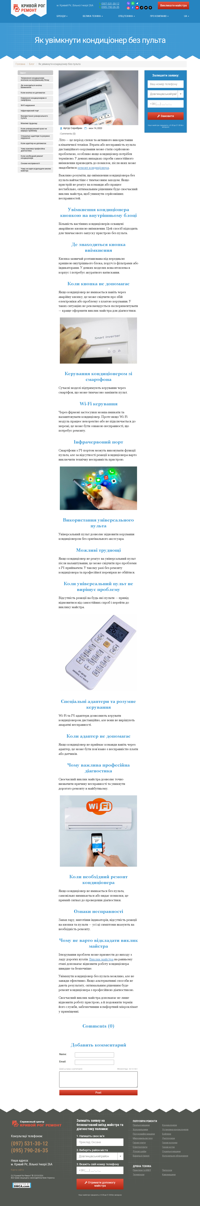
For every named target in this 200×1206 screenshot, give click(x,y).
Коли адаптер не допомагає (33, 143)
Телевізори (138, 1174)
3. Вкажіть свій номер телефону (98, 1164)
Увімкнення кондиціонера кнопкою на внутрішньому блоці (35, 79)
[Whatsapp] (133, 3)
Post (98, 1092)
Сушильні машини (171, 1151)
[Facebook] (133, 7)
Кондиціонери (169, 1125)
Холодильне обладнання (175, 1156)
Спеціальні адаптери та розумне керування (35, 137)
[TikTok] (141, 7)
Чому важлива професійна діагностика (33, 150)
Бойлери (166, 1134)
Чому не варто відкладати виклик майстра (36, 170)
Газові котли (168, 1147)
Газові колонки (169, 1142)
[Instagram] (128, 7)
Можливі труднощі (29, 123)
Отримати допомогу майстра (101, 1184)
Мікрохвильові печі (142, 1138)
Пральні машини (141, 1125)
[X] (146, 7)
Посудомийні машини (144, 1134)
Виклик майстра (101, 959)
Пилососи (167, 1170)
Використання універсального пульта (34, 117)
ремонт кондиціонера (93, 168)
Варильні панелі (141, 1156)
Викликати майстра (173, 5)
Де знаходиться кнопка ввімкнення (31, 86)
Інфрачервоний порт (30, 111)
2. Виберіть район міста (92, 1150)
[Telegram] (137, 3)
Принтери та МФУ (142, 1170)
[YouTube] (137, 7)
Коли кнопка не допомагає (33, 93)
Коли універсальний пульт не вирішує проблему (34, 130)
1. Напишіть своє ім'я (90, 1136)
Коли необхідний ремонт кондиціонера (32, 157)
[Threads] (150, 7)
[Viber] (128, 3)
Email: (62, 1061)
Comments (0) (67, 133)
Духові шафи (139, 1151)
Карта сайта (17, 1169)
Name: (63, 1054)
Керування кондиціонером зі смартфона (34, 99)
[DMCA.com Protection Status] (21, 1185)
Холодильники (140, 1129)
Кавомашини (169, 1174)
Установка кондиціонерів (175, 1129)
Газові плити (139, 1142)
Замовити (167, 116)
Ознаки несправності (30, 163)
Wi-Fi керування (28, 105)
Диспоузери (168, 1138)
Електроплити (140, 1147)
